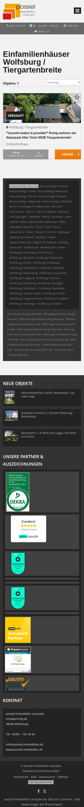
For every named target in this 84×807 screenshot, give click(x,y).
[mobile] (77, 10)
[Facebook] (38, 792)
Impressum (21, 777)
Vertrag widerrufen (40, 782)
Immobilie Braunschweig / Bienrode (33, 349)
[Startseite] (19, 11)
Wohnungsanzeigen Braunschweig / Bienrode (45, 339)
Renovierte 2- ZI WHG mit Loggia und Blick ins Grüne (48, 434)
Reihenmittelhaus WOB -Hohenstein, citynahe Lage (48, 394)
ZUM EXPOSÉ (68, 154)
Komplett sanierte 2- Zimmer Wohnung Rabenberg (46, 414)
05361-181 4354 (17, 25)
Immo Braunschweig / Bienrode (25, 314)
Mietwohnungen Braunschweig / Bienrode (41, 319)
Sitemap (62, 777)
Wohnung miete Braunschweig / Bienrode (39, 329)
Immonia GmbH (49, 771)
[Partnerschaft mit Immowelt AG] (18, 629)
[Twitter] (44, 792)
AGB (33, 777)
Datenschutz (47, 777)
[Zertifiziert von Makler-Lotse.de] (18, 683)
